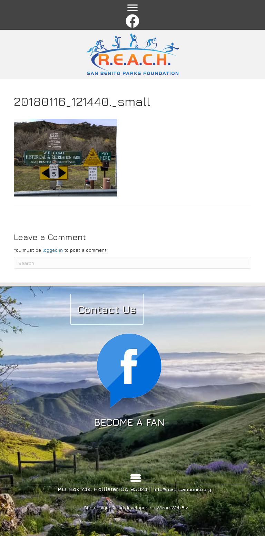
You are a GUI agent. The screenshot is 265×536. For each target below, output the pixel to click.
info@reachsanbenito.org (182, 489)
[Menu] (132, 8)
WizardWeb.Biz (172, 507)
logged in (52, 250)
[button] (132, 21)
